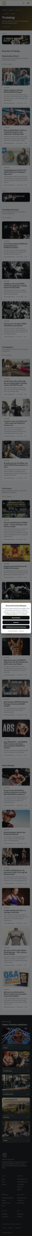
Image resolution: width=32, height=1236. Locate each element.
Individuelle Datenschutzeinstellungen (16, 627)
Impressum (24, 613)
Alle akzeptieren (16, 617)
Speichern (16, 622)
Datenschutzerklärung (12, 613)
